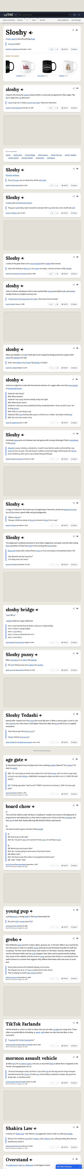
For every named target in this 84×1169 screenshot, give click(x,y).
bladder (37, 362)
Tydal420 (14, 368)
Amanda (11, 448)
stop (21, 414)
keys (44, 840)
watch (14, 768)
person (29, 203)
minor (74, 509)
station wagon (26, 1063)
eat (11, 820)
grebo (8, 977)
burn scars (29, 731)
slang (19, 945)
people (40, 829)
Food (34, 20)
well (17, 208)
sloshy (8, 108)
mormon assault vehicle (13, 1082)
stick (59, 840)
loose (16, 440)
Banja (15, 793)
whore (16, 408)
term (9, 39)
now (28, 973)
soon (34, 953)
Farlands (27, 1040)
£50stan (14, 213)
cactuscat (15, 977)
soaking (31, 665)
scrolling (56, 1029)
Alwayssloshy (16, 185)
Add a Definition (63, 20)
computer (68, 817)
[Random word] (69, 15)
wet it (25, 660)
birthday (24, 776)
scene (36, 948)
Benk (13, 304)
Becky (17, 517)
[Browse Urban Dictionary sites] (10, 15)
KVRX (23, 1082)
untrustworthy (20, 203)
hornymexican (20, 642)
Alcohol (42, 20)
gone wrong (24, 737)
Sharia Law (20, 1134)
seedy (9, 203)
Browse (20, 20)
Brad (47, 520)
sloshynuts (40, 158)
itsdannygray (16, 49)
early (30, 546)
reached (12, 1040)
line (47, 1071)
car (20, 98)
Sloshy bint (18, 155)
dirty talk (42, 180)
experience (68, 509)
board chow (9, 865)
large (8, 546)
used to (14, 39)
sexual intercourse (15, 388)
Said (42, 1032)
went (10, 102)
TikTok (21, 1040)
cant (8, 615)
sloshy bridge (30, 155)
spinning (17, 357)
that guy (27, 268)
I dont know (13, 299)
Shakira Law (9, 1146)
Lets (10, 44)
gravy (12, 443)
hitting (18, 362)
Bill (9, 785)
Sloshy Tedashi (70, 155)
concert (29, 102)
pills (64, 291)
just (16, 921)
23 (31, 921)
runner (26, 95)
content (53, 765)
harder (48, 263)
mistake (69, 1134)
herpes (73, 451)
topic (21, 1165)
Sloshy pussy (43, 155)
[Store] (74, 15)
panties (40, 665)
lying (50, 546)
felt (14, 550)
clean (24, 840)
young (22, 921)
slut (70, 414)
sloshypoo (51, 158)
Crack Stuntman (17, 108)
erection (37, 263)
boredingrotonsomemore (20, 274)
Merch (75, 49)
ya (14, 615)
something (74, 440)
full (25, 355)
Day (38, 1074)
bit (67, 268)
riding (8, 357)
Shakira (47, 1138)
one (70, 385)
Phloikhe (14, 565)
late (36, 916)
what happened (24, 299)
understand (12, 1165)
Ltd (36, 1134)
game (54, 773)
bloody (33, 973)
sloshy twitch (13, 158)
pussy (17, 180)
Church (26, 1074)
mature (70, 765)
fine (12, 512)
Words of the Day (9, 20)
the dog (16, 926)
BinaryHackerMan (20, 865)
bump (28, 362)
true (32, 263)
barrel (13, 723)
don (7, 98)
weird (38, 1032)
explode (34, 660)
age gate (8, 793)
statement (29, 1165)
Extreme (9, 175)
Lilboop (14, 525)
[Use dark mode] (79, 15)
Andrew (9, 621)
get (13, 44)
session (75, 385)
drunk (33, 39)
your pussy (14, 660)
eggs (38, 550)
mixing (50, 291)
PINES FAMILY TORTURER (25, 1045)
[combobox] (45, 15)
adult (27, 916)
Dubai (36, 1138)
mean (42, 956)
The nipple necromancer (24, 742)
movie (31, 720)
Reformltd (18, 1146)
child (73, 208)
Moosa (10, 550)
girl (12, 180)
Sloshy (8, 49)
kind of (52, 1063)
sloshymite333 (27, 158)
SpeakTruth (15, 423)
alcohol (72, 291)
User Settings (76, 20)
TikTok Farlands (10, 1045)
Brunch (32, 520)
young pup (9, 926)
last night (36, 102)
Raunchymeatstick (17, 459)
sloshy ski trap (56, 155)
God (29, 970)
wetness (16, 175)
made (37, 268)
